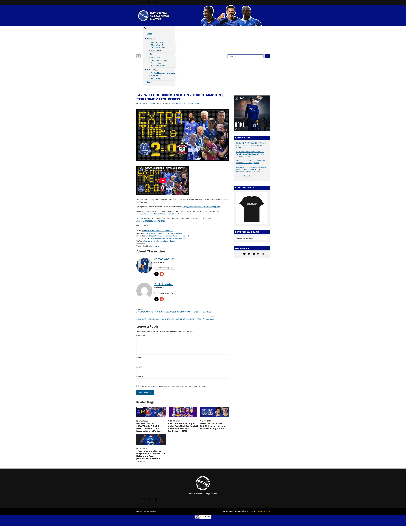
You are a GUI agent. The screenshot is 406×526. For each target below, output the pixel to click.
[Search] (267, 56)
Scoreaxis (249, 238)
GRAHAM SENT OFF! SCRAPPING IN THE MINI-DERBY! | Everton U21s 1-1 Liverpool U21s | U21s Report (149, 427)
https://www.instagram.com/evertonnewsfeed (169, 236)
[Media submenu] (153, 54)
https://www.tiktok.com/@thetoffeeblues (160, 241)
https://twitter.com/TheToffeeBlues (158, 231)
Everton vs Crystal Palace (245, 176)
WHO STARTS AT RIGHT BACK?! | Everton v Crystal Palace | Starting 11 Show (212, 426)
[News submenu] (153, 39)
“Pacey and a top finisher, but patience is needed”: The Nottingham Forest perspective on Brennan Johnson (150, 456)
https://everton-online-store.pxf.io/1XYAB (161, 214)
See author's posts (165, 267)
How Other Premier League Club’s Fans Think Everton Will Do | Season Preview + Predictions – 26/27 (183, 427)
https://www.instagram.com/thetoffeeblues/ (168, 238)
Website (139, 376)
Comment (141, 335)
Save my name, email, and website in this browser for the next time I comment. (173, 386)
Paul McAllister (163, 284)
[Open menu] (138, 56)
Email (139, 367)
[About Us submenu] (156, 69)
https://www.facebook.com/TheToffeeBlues (163, 233)
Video (152, 103)
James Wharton (164, 259)
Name (139, 357)
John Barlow (155, 246)
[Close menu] (145, 28)
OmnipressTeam (263, 511)
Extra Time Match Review (182, 103)
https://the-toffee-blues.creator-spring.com (201, 206)
